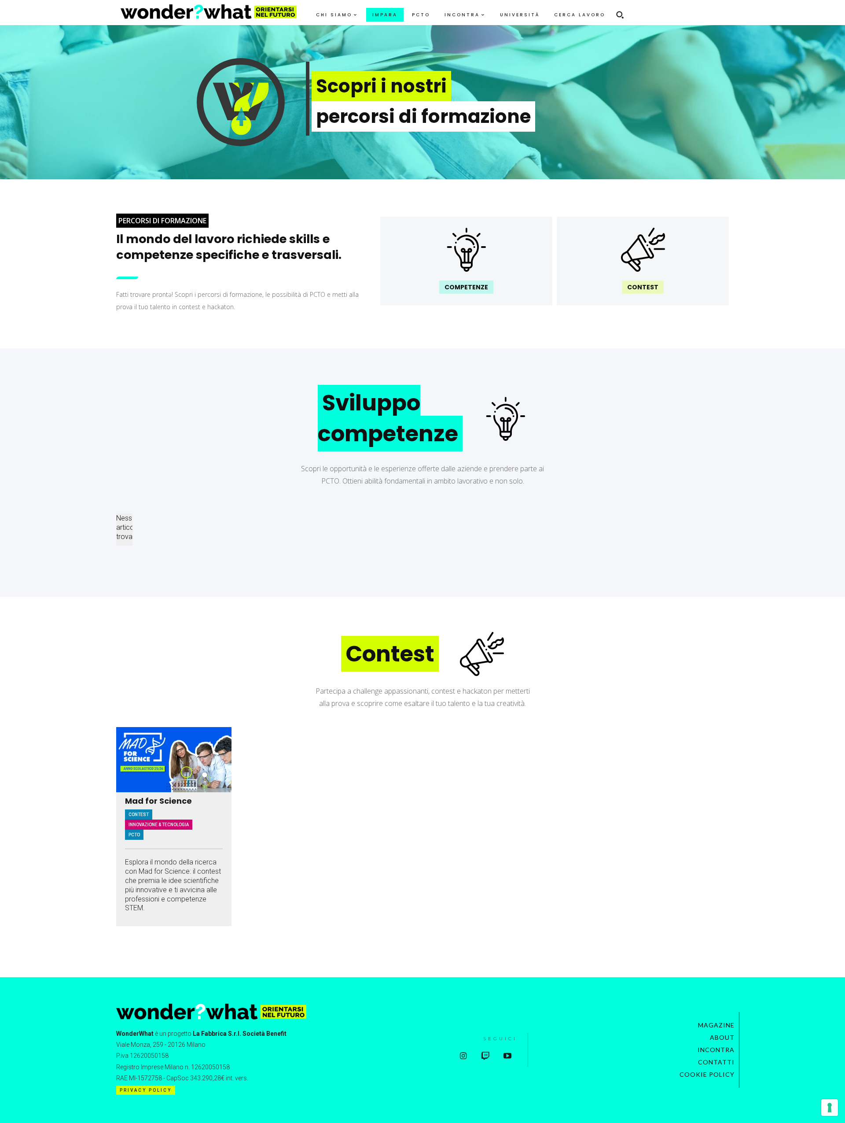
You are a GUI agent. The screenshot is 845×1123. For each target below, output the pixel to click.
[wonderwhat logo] (209, 11)
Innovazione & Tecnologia (159, 824)
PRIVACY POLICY (146, 1090)
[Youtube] (507, 1056)
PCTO (134, 834)
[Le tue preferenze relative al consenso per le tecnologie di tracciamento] (829, 1107)
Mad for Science (158, 801)
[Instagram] (463, 1056)
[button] (619, 15)
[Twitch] (485, 1056)
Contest (139, 814)
